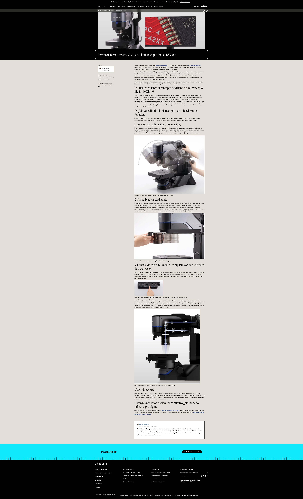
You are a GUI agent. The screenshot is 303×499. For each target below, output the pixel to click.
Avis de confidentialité (136, 495)
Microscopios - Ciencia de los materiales (133, 475)
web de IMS (189, 482)
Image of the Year (156, 469)
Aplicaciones (121, 6)
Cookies (146, 495)
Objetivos (125, 478)
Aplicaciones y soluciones (103, 473)
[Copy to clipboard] (204, 11)
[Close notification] (206, 2)
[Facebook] (203, 476)
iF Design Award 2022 (194, 65)
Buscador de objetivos (128, 482)
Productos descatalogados (158, 482)
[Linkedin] (205, 476)
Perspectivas (105, 10)
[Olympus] (204, 7)
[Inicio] (98, 10)
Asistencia (149, 6)
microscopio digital (161, 65)
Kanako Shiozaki (106, 68)
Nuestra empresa (159, 6)
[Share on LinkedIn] (207, 11)
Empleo (97, 487)
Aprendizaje (141, 6)
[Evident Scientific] (102, 6)
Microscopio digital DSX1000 (170, 410)
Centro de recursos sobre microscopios (161, 472)
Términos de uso (124, 495)
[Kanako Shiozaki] (100, 68)
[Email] (207, 473)
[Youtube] (207, 476)
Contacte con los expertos (192, 452)
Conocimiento (131, 6)
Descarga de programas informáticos (161, 478)
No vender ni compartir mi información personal (186, 495)
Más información (185, 2)
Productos (113, 6)
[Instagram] (201, 476)
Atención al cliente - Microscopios (160, 475)
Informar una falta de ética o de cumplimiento (161, 495)
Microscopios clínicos (128, 469)
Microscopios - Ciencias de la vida (131, 472)
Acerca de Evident (101, 469)
